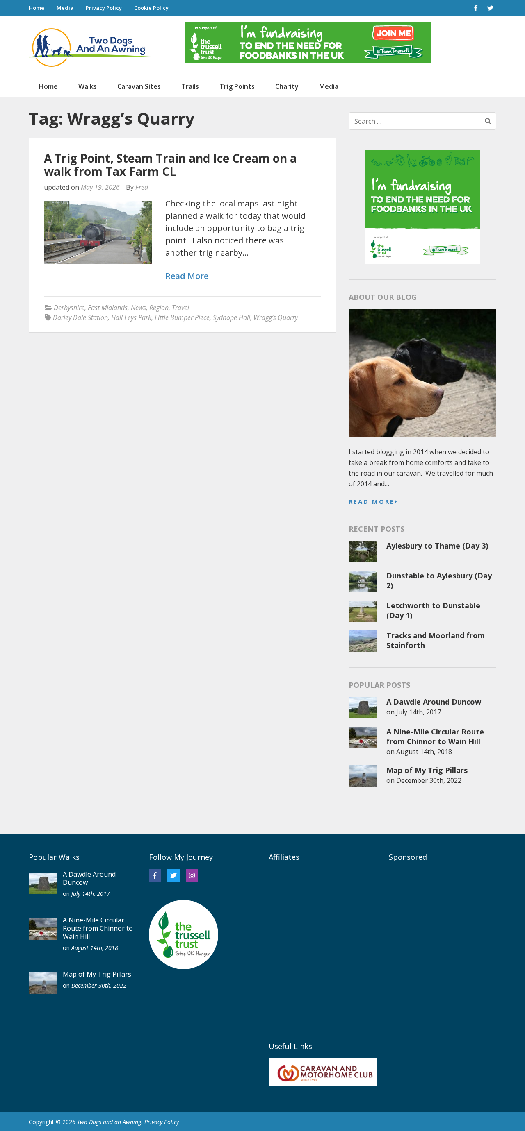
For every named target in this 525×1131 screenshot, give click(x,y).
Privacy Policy (104, 7)
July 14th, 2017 (418, 711)
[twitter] (490, 8)
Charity (287, 86)
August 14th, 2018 (424, 751)
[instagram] (192, 875)
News (138, 307)
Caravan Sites (139, 86)
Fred (141, 187)
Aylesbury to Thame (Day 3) (437, 546)
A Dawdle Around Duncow (433, 702)
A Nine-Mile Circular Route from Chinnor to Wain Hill (435, 736)
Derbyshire (69, 307)
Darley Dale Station (80, 317)
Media (65, 7)
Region (159, 307)
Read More (186, 276)
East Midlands (108, 307)
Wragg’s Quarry (275, 317)
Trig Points (237, 86)
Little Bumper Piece (182, 317)
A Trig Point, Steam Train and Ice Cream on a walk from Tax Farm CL (170, 164)
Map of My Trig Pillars (427, 770)
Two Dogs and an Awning (109, 1122)
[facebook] (476, 8)
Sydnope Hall (231, 317)
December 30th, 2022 (428, 780)
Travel (180, 307)
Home (36, 7)
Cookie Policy (151, 7)
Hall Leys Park (131, 317)
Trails (190, 86)
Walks (87, 86)
